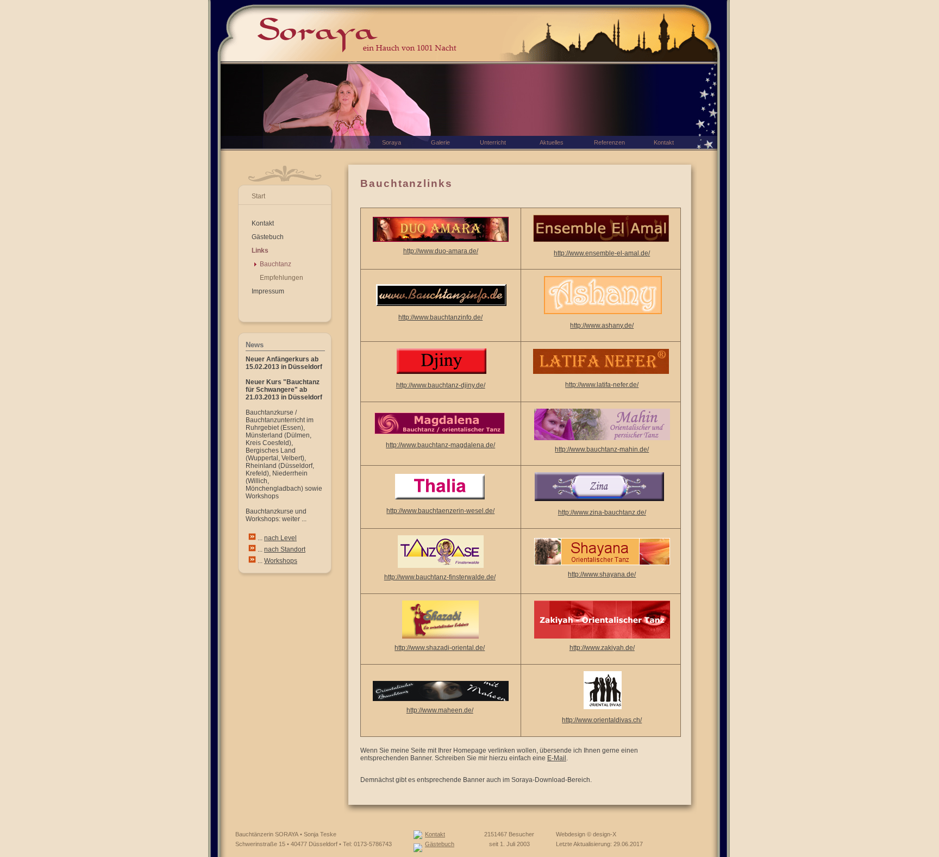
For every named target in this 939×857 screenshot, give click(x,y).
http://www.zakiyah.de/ (602, 648)
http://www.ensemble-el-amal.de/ (602, 253)
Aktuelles (552, 142)
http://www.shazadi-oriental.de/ (440, 648)
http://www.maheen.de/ (439, 710)
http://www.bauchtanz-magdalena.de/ (440, 445)
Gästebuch (268, 237)
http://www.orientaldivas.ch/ (602, 720)
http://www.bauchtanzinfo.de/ (440, 317)
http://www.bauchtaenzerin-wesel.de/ (440, 511)
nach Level (280, 538)
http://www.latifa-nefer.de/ (601, 385)
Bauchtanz (275, 264)
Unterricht (493, 142)
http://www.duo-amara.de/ (440, 251)
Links (260, 250)
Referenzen (609, 142)
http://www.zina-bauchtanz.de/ (602, 512)
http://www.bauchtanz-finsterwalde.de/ (440, 577)
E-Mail (556, 758)
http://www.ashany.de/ (602, 325)
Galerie (440, 142)
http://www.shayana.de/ (602, 574)
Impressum (268, 291)
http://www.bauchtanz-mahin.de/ (602, 449)
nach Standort (284, 549)
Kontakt (263, 223)
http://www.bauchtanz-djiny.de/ (440, 385)
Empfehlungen (281, 278)
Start (258, 196)
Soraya (391, 142)
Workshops (280, 561)
